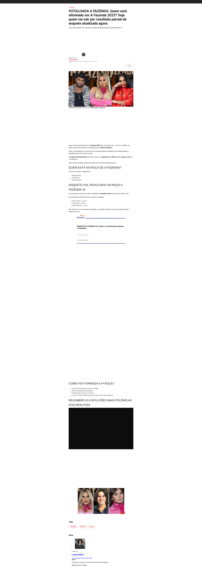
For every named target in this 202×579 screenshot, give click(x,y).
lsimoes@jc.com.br (77, 558)
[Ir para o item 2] (78, 501)
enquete (82, 526)
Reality (91, 526)
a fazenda (73, 526)
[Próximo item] (123, 501)
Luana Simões (73, 60)
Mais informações (88, 558)
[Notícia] (129, 65)
